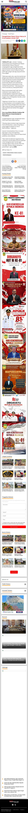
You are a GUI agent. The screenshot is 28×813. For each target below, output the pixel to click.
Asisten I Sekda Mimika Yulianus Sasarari (12, 152)
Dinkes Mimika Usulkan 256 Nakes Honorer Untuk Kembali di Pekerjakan (13, 114)
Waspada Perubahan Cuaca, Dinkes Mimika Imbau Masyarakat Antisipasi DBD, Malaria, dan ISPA (20, 177)
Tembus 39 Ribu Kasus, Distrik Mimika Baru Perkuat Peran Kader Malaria (20, 191)
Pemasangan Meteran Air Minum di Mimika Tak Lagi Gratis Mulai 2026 (7, 186)
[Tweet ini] (19, 41)
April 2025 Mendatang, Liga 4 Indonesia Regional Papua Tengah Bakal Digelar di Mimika (14, 779)
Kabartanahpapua (7, 155)
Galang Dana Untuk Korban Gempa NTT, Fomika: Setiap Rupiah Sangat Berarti (20, 186)
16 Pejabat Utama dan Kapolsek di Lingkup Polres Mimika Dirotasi (7, 177)
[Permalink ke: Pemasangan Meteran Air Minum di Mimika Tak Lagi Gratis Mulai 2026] (7, 485)
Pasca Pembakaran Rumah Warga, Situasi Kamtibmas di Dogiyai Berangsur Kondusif (7, 167)
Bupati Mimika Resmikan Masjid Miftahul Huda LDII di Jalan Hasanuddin (20, 182)
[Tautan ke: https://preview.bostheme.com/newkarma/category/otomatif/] (25, 591)
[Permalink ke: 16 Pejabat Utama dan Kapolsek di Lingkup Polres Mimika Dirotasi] (7, 462)
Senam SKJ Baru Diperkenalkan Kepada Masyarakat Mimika (13, 783)
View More (14, 572)
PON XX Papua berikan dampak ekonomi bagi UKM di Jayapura (14, 787)
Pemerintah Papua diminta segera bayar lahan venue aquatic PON (14, 791)
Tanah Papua (4, 41)
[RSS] (15, 161)
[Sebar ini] (17, 41)
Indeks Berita (16, 809)
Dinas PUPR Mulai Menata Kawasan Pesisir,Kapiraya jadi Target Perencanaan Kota (7, 191)
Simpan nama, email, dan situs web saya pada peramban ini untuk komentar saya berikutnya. (13, 523)
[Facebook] (12, 161)
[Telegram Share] (22, 41)
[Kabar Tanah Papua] (14, 1)
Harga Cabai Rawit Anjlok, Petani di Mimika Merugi (20, 167)
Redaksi (22, 809)
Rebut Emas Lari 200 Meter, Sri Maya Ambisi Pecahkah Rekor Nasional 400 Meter (14, 795)
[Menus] (2, 1)
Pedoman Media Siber (6, 811)
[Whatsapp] (24, 41)
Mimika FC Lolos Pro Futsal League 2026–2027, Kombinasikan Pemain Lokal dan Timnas (7, 182)
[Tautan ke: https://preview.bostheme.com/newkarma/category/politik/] (25, 584)
